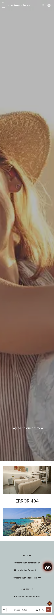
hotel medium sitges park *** (27, 577)
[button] (48, 609)
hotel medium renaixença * (27, 562)
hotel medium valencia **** (27, 596)
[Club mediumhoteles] (49, 603)
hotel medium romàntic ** (27, 570)
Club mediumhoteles (37, 603)
